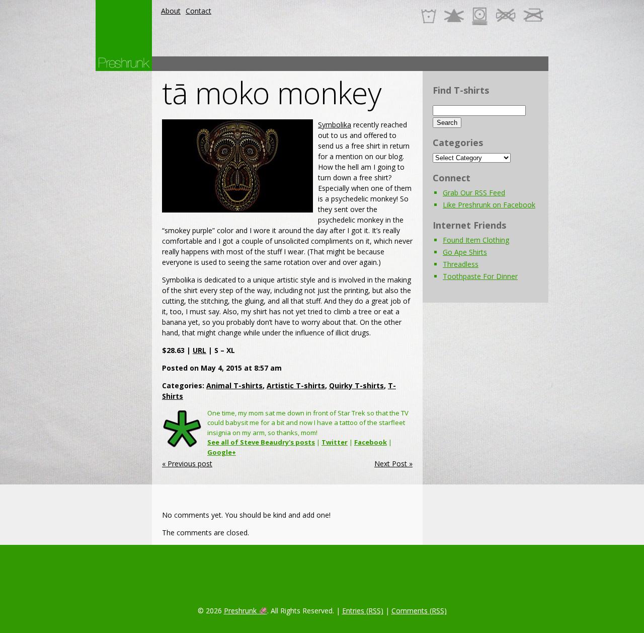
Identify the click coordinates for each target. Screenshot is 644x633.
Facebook (370, 442)
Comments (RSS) (419, 610)
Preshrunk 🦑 (245, 610)
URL (199, 350)
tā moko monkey (271, 92)
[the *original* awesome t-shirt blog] (124, 62)
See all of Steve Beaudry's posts (261, 442)
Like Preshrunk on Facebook (489, 204)
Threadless (460, 264)
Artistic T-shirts (296, 385)
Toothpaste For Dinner (480, 276)
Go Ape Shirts (465, 252)
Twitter (334, 442)
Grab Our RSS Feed (474, 192)
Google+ (221, 452)
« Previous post (187, 463)
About (171, 11)
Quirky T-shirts (356, 385)
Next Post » (393, 463)
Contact (198, 11)
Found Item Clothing (476, 240)
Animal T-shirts (234, 385)
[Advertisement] (365, 63)
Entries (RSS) (362, 610)
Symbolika (334, 124)
